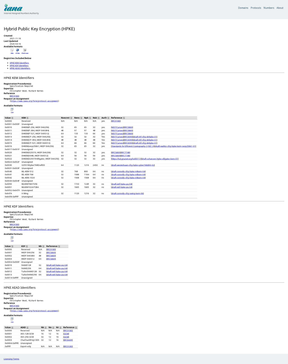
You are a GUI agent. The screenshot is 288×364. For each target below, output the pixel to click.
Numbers (269, 7)
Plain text (25, 53)
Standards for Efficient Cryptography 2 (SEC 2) (133, 146)
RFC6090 (128, 136)
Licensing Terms (11, 359)
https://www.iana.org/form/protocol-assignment (34, 101)
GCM (66, 333)
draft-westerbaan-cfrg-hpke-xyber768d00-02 (133, 165)
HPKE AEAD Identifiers (20, 68)
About (280, 7)
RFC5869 (128, 127)
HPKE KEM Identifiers (19, 63)
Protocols (256, 7)
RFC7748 (125, 152)
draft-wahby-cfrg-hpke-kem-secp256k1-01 (175, 146)
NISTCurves (117, 127)
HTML (18, 53)
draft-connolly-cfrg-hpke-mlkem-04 (128, 171)
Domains (243, 7)
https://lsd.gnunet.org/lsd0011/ (126, 158)
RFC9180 (14, 96)
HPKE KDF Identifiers (19, 65)
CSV (12, 112)
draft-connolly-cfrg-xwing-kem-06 (127, 193)
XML (12, 53)
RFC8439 (68, 340)
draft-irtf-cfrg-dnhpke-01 (145, 136)
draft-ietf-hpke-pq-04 (122, 184)
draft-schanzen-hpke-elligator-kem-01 (160, 158)
